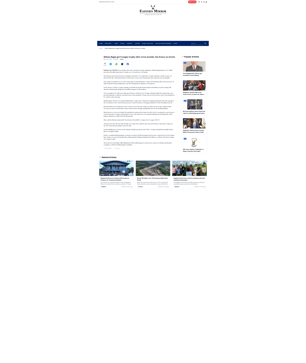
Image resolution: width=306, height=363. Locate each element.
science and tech (147, 43)
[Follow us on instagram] (203, 2)
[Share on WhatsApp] (116, 64)
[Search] (205, 43)
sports (137, 43)
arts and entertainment (163, 43)
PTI (117, 59)
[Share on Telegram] (110, 64)
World (122, 43)
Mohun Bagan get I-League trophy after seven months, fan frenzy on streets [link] (125, 48)
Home (101, 43)
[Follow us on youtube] (206, 2)
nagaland (108, 43)
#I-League (117, 148)
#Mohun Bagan (108, 148)
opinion (129, 43)
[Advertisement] (153, 28)
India (116, 43)
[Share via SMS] (122, 64)
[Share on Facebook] (128, 64)
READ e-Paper (192, 1)
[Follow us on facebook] (199, 2)
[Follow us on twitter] (201, 2)
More (175, 43)
